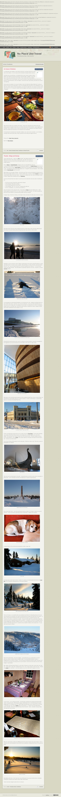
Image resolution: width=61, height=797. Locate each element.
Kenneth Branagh (14, 164)
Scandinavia (30, 47)
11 (37, 786)
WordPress (47, 795)
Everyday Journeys (23, 47)
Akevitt (17, 437)
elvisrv (8, 786)
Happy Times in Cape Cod (13, 138)
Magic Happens (10, 140)
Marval (8, 164)
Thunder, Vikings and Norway (11, 156)
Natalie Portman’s (34, 166)
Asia (11, 47)
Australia (14, 47)
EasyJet (37, 173)
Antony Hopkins (17, 167)
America (7, 47)
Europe (18, 47)
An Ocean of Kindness (10, 69)
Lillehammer (23, 176)
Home (4, 47)
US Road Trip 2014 (36, 47)
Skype (27, 189)
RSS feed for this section (40, 64)
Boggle (17, 705)
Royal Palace (30, 433)
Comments (56, 47)
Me (7, 150)
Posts (52, 47)
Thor (18, 158)
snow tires (5, 268)
